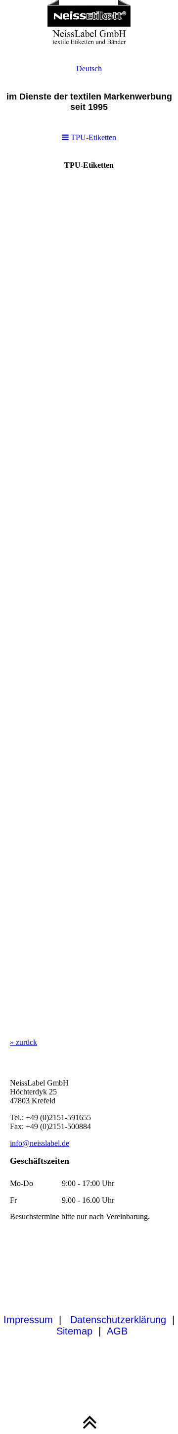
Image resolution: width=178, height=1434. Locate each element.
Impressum (28, 1319)
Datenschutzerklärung (118, 1319)
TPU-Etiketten (92, 137)
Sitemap (74, 1331)
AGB (117, 1331)
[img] (89, 24)
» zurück (23, 1042)
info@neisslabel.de (39, 1143)
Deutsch (89, 68)
